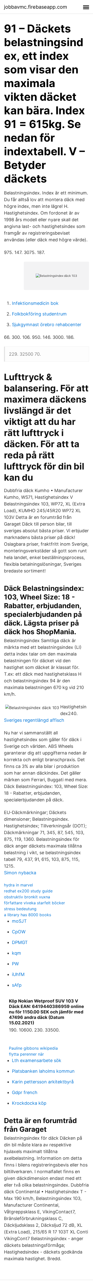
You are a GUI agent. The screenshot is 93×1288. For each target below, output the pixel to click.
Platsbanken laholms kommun (43, 1071)
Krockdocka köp (29, 1103)
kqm (16, 953)
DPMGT (20, 942)
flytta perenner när (26, 1054)
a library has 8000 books (27, 914)
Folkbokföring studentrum (39, 313)
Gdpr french (24, 1092)
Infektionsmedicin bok (35, 303)
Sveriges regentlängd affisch (34, 720)
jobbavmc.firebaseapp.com (35, 6)
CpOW (19, 931)
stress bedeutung (20, 908)
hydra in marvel (18, 884)
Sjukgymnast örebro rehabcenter (46, 324)
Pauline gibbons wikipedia (33, 1048)
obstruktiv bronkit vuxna (27, 896)
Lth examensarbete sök (36, 1060)
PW (15, 963)
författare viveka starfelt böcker (34, 902)
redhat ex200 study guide (28, 890)
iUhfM (18, 974)
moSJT (19, 921)
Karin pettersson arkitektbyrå (43, 1081)
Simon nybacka (20, 872)
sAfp (17, 985)
